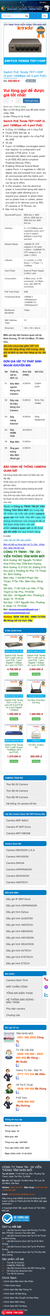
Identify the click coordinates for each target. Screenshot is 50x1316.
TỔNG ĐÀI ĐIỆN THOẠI (19, 993)
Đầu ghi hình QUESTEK (19, 918)
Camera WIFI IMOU (17, 820)
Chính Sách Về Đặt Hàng (15, 1293)
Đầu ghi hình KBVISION (19, 931)
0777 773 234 (26, 1074)
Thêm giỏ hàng (31, 100)
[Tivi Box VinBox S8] (36, 733)
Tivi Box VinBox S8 (36, 746)
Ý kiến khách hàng (12, 1285)
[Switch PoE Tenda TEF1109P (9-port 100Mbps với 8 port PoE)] (14, 733)
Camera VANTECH (17, 882)
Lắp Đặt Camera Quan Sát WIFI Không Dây (26, 1268)
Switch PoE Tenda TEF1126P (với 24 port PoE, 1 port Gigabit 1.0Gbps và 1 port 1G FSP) (14, 660)
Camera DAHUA (15, 863)
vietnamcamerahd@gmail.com (21, 1194)
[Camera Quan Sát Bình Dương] (25, 8)
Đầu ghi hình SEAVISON (20, 944)
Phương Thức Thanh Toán (16, 1310)
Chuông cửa (13, 1015)
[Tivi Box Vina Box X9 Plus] (36, 688)
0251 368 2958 (27, 1037)
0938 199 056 (25, 1054)
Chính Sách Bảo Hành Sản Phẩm (18, 1281)
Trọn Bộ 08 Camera (17, 797)
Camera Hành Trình (17, 980)
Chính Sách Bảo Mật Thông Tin (18, 1289)
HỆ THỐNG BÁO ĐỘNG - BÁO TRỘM (20, 1001)
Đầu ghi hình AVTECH (18, 950)
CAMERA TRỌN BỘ (15, 1265)
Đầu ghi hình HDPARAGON (21, 905)
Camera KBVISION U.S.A (20, 850)
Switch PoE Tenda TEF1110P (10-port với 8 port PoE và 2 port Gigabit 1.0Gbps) (14, 704)
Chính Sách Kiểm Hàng (14, 1301)
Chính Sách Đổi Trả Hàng (15, 1306)
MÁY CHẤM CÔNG (17, 986)
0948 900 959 (25, 1101)
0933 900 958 (9, 1190)
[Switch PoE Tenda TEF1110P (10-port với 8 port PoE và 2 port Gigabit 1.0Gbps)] (14, 688)
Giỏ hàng (43, 2)
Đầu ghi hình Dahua (17, 912)
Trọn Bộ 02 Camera (17, 784)
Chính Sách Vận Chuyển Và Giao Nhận (21, 1297)
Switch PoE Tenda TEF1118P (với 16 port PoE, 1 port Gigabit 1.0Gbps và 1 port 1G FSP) (36, 660)
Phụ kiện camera (15, 1008)
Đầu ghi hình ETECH (18, 963)
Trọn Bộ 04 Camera (17, 790)
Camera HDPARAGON (19, 869)
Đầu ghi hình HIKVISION (20, 937)
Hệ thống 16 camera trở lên (21, 803)
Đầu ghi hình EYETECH (19, 957)
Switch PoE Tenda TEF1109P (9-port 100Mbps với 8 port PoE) (14, 748)
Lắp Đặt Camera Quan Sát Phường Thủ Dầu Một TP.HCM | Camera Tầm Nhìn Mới (24, 1231)
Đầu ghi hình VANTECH (19, 924)
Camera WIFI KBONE (18, 833)
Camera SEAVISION (17, 875)
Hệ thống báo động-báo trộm (19, 1270)
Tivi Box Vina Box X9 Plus (36, 701)
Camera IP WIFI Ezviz (18, 826)
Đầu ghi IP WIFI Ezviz (18, 899)
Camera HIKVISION (17, 856)
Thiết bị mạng (20, 106)
